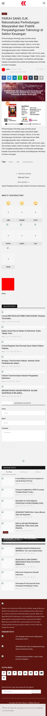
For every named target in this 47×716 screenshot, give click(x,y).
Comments (7, 403)
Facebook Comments (22, 403)
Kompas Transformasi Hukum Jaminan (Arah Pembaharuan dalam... (21, 362)
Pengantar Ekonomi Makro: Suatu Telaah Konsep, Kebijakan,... (29, 658)
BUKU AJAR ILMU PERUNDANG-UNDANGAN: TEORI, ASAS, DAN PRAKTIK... (27, 526)
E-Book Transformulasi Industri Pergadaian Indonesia (20, 377)
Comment (5, 428)
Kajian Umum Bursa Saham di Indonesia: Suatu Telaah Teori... (21, 332)
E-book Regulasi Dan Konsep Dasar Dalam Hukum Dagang (23, 347)
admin (8, 69)
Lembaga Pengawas (28, 162)
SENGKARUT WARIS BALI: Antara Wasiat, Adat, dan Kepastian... (30, 513)
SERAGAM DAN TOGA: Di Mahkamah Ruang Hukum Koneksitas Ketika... (30, 648)
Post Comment (8, 445)
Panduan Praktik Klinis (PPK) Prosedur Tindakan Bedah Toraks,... (30, 491)
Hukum (11, 162)
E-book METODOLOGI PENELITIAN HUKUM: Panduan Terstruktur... (23, 317)
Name (4, 409)
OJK (18, 162)
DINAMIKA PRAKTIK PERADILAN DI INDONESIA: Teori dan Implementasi (29, 549)
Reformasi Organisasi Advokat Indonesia (27, 573)
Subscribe (36, 692)
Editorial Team (23, 177)
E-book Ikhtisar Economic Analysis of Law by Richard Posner (29, 480)
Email (3, 419)
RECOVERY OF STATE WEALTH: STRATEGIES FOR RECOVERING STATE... (30, 502)
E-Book (4, 14)
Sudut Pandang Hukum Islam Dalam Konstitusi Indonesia (23, 186)
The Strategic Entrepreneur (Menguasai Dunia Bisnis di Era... (29, 638)
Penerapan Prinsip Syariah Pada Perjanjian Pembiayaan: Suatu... (28, 585)
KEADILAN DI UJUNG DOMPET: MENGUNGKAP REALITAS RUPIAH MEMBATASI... (28, 562)
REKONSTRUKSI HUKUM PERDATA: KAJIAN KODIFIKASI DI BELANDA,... (19, 391)
